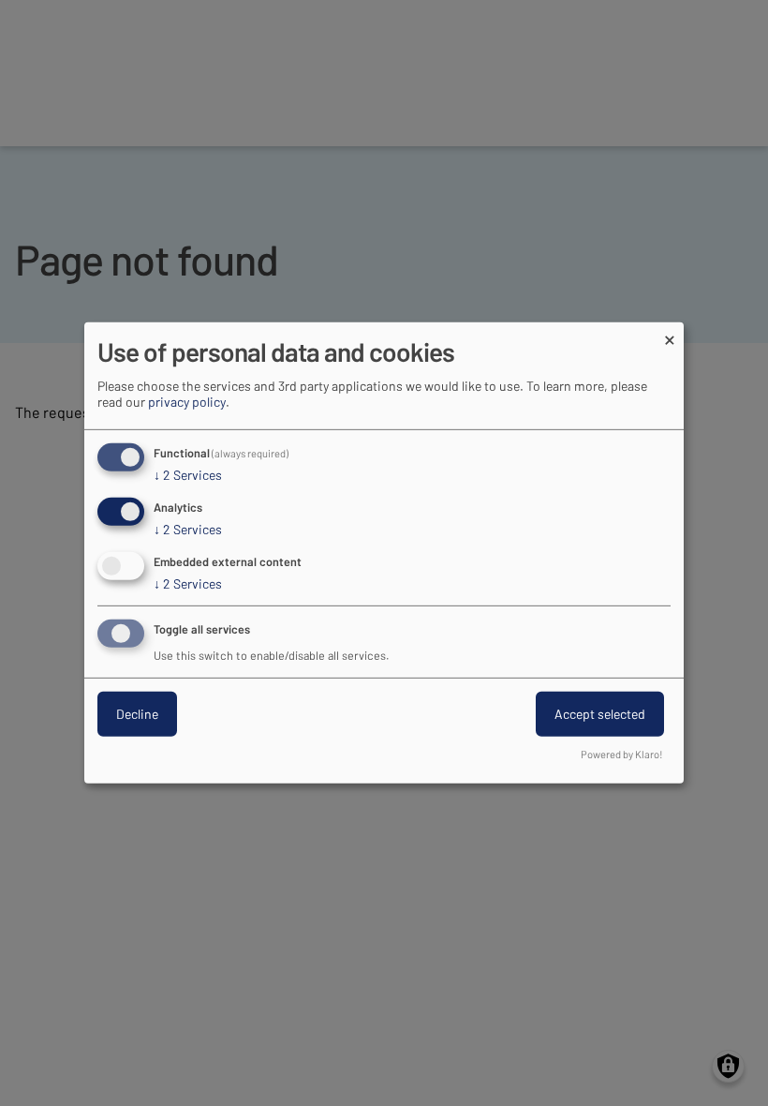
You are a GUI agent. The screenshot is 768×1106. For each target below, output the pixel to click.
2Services (188, 475)
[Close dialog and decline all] (670, 334)
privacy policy (187, 402)
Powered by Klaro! (622, 754)
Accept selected (599, 714)
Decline (137, 714)
